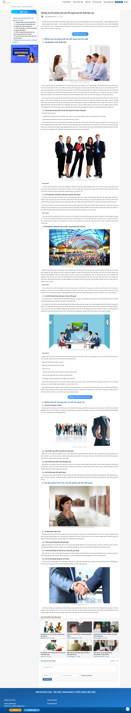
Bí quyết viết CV (67, 2)
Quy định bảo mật (52, 703)
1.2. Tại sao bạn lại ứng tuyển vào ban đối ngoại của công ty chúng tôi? (24, 25)
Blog (19, 6)
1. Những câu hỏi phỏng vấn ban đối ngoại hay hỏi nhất (23, 19)
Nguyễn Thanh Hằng (71, 638)
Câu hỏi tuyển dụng (27, 6)
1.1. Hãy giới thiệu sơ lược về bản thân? (25, 22)
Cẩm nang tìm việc (78, 2)
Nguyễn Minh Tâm (44, 638)
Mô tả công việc (97, 2)
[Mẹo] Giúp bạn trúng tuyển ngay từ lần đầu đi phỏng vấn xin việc (78, 653)
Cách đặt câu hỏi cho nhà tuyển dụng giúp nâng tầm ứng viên (52, 635)
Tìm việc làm (32, 710)
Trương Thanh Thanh (98, 656)
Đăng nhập (119, 2)
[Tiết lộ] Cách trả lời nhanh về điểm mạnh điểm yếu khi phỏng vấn (105, 635)
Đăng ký (126, 2)
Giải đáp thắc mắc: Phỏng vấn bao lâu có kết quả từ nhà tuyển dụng (53, 653)
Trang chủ (13, 6)
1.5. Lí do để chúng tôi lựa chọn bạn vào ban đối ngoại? (25, 37)
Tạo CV (15, 710)
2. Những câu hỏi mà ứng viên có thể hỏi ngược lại (24, 41)
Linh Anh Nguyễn (97, 638)
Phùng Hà (43, 656)
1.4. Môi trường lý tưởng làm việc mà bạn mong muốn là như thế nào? (24, 33)
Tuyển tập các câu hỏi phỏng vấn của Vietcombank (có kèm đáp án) (103, 653)
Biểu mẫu (88, 2)
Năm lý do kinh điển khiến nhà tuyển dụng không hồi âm (79, 635)
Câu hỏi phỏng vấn (109, 2)
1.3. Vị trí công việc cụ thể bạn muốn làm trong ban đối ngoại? (25, 29)
